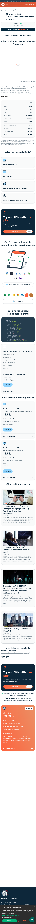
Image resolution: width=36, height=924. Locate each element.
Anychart (32, 81)
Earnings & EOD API (26, 35)
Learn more (29, 1)
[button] (18, 915)
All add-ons (19, 301)
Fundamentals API (11, 35)
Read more (11, 913)
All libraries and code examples (19, 285)
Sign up (31, 4)
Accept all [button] (10, 920)
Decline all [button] (26, 920)
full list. (5, 742)
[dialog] (18, 914)
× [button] (34, 906)
